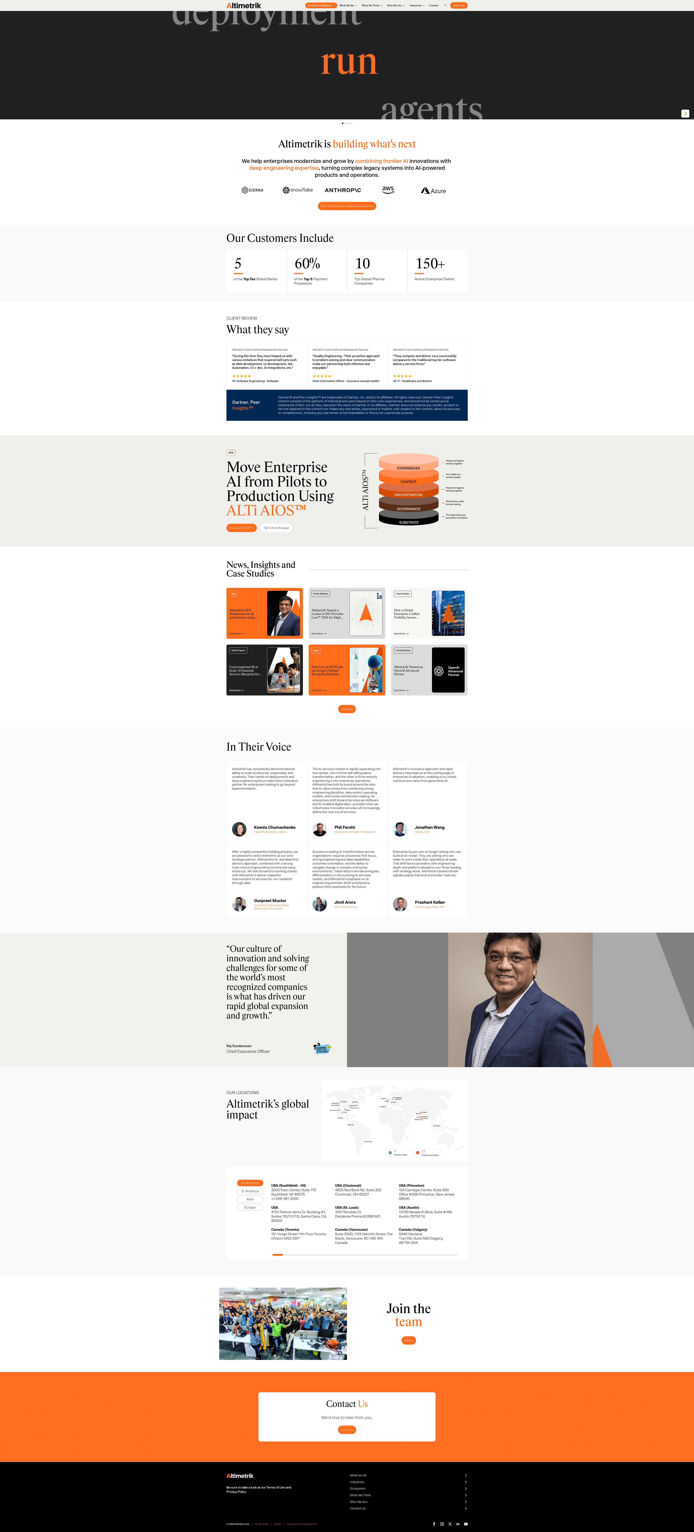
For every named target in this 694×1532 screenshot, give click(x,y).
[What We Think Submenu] (380, 5)
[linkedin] (458, 1524)
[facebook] (434, 1524)
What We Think (371, 5)
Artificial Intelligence (320, 5)
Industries (415, 5)
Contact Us (347, 1430)
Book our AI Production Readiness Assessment (347, 206)
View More (347, 709)
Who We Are (394, 5)
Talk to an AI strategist (276, 527)
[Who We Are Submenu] (403, 5)
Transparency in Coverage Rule (302, 1524)
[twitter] (450, 1524)
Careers (434, 5)
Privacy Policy (261, 1524)
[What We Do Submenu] (355, 5)
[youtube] (466, 1524)
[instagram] (442, 1524)
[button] (342, 123)
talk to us (459, 5)
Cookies (278, 1524)
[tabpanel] (365, 1219)
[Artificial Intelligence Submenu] (333, 5)
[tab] (250, 1183)
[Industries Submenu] (423, 5)
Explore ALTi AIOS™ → (241, 527)
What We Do (347, 5)
